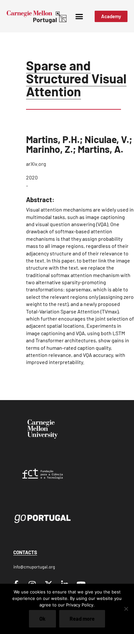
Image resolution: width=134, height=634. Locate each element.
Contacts (25, 552)
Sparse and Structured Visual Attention (76, 78)
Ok (42, 619)
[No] (126, 608)
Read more (82, 619)
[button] (79, 16)
